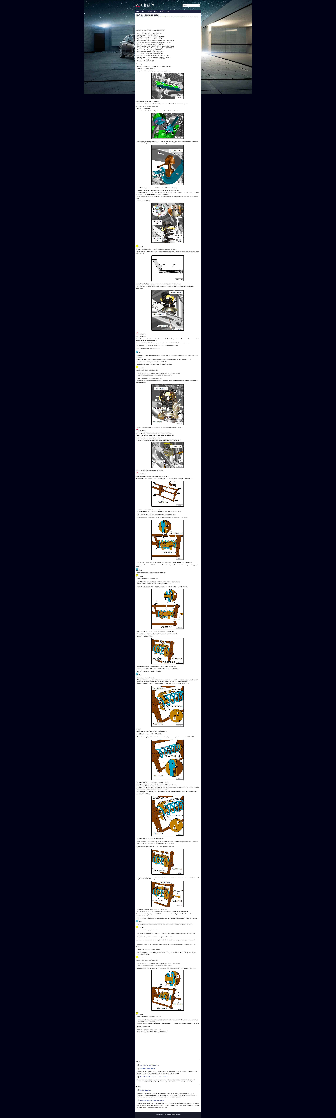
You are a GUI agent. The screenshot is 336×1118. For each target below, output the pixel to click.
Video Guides (162, 11)
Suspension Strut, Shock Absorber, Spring (175, 16)
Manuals (137, 11)
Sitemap (168, 11)
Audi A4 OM (144, 11)
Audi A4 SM (150, 11)
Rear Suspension (161, 16)
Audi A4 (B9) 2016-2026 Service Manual (144, 16)
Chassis (155, 16)
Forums (155, 11)
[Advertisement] (167, 23)
